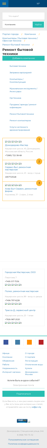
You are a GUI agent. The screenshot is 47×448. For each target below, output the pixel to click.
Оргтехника (15, 98)
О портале (30, 357)
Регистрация (31, 361)
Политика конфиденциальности (23, 444)
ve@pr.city (36, 407)
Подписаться (23, 394)
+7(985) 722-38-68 (13, 155)
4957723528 (10, 177)
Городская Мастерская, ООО (20, 272)
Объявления (8, 361)
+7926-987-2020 (12, 319)
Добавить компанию (23, 58)
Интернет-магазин (11, 372)
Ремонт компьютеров (20, 120)
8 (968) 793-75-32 (25, 435)
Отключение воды (34, 364)
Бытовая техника (18, 66)
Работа (5, 364)
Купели (28, 368)
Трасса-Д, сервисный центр (20, 310)
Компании (7, 357)
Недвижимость (9, 368)
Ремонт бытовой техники (22, 114)
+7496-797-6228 (12, 300)
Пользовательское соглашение (23, 440)
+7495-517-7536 (12, 281)
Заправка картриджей (20, 72)
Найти (38, 24)
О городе (29, 353)
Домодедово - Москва (32, 373)
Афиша (5, 353)
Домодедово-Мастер (16, 145)
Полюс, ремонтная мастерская (21, 291)
